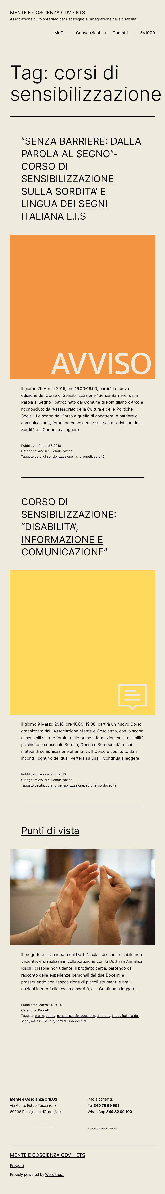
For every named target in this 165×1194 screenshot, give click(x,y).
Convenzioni (88, 32)
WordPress (54, 1174)
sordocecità (107, 785)
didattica (103, 1016)
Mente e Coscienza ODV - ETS (47, 12)
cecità (39, 785)
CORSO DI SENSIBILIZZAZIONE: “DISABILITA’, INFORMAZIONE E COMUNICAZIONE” (69, 527)
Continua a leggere (61, 429)
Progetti (44, 1010)
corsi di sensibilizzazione (54, 456)
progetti (86, 456)
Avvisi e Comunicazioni (55, 451)
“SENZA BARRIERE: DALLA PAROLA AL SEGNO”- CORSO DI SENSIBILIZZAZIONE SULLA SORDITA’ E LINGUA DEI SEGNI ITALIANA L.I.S (81, 178)
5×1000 (147, 32)
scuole (49, 1021)
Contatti (120, 32)
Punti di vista (50, 830)
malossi (36, 1021)
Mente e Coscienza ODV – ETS (47, 1155)
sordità (99, 456)
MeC (58, 32)
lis (76, 456)
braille (39, 1016)
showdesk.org (109, 1128)
